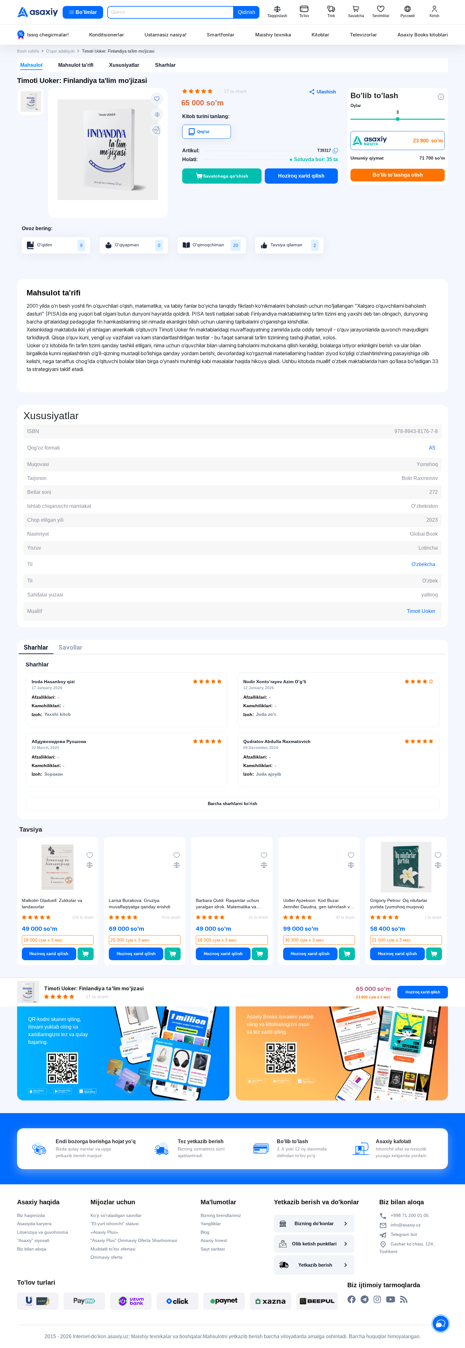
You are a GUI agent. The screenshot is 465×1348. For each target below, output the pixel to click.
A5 (432, 447)
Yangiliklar (211, 1223)
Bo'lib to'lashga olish (398, 175)
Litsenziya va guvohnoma (42, 1232)
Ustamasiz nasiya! (165, 35)
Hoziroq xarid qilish (301, 176)
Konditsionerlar (106, 35)
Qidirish (246, 12)
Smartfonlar (220, 35)
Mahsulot (31, 65)
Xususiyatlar (124, 65)
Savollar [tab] (71, 647)
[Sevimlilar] (157, 98)
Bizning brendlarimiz (221, 1215)
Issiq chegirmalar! (48, 35)
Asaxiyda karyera (34, 1223)
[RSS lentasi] (403, 1299)
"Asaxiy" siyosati (33, 1240)
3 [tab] (397, 112)
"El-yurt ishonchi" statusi (114, 1223)
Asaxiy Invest (214, 1240)
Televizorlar (363, 35)
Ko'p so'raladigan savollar (116, 1215)
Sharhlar (165, 65)
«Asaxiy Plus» (104, 1232)
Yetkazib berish (315, 1265)
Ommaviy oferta (106, 1257)
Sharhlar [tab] (36, 647)
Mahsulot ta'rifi (75, 65)
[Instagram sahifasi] (377, 1299)
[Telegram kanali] (365, 1299)
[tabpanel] (232, 736)
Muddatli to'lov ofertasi (112, 1248)
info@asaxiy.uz (406, 1224)
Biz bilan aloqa (31, 1248)
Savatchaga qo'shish (225, 176)
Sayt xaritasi (213, 1248)
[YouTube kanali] (390, 1299)
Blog (205, 1232)
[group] (108, 149)
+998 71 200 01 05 (409, 1215)
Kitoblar (320, 35)
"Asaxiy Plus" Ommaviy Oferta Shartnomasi (133, 1240)
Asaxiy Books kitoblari (423, 35)
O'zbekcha (423, 564)
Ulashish (326, 91)
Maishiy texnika (273, 35)
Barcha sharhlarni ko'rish (232, 803)
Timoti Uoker (421, 611)
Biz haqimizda (31, 1215)
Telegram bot (403, 1234)
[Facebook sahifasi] (351, 1299)
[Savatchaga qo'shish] (86, 954)
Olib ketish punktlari (314, 1243)
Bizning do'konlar (314, 1223)
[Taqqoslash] (157, 114)
